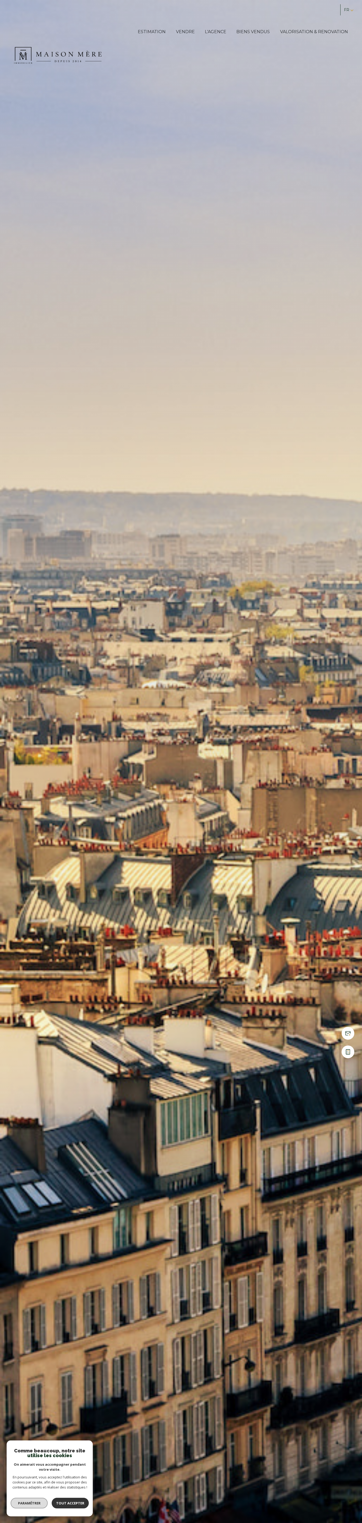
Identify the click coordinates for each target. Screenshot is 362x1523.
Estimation (152, 31)
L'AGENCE (215, 31)
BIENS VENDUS (253, 31)
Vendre (185, 31)
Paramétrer (29, 1503)
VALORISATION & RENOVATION (314, 31)
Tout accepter (70, 1503)
